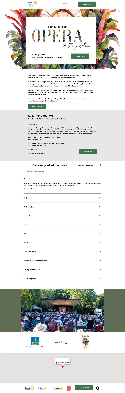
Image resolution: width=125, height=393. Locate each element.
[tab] (35, 171)
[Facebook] (97, 388)
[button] (25, 189)
